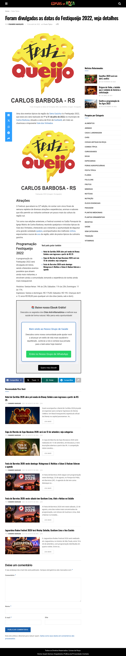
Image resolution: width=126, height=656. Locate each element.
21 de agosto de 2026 (31, 403)
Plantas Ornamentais (95, 217)
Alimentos (89, 123)
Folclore (89, 179)
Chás (87, 137)
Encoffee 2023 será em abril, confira (108, 77)
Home (7, 11)
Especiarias (90, 161)
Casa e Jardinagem (93, 133)
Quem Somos (48, 654)
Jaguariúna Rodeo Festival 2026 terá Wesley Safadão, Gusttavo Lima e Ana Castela (39, 530)
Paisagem (89, 208)
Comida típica (91, 147)
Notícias (89, 193)
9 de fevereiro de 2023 (108, 82)
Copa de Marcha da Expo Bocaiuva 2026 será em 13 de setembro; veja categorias (61, 259)
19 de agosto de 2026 (31, 534)
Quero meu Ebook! (49, 367)
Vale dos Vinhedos (45, 123)
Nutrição (89, 198)
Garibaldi (58, 120)
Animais (88, 128)
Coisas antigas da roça (95, 142)
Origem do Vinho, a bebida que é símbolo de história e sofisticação (110, 90)
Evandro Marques (16, 24)
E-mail (8, 617)
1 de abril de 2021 (106, 96)
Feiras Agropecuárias (95, 165)
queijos (39, 231)
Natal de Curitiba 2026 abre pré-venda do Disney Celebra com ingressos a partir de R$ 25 (61, 252)
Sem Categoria (91, 231)
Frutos (88, 184)
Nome (8, 606)
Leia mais (47, 421)
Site (46, 617)
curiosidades (91, 151)
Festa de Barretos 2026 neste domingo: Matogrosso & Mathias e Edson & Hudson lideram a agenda (61, 267)
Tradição (89, 236)
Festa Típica (15, 11)
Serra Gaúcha (55, 113)
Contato (86, 654)
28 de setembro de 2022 (108, 107)
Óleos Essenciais (92, 203)
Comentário (10, 575)
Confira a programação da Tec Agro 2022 (109, 102)
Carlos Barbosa (23, 120)
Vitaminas (89, 240)
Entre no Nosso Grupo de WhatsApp (48, 354)
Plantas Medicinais (93, 212)
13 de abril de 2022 (33, 24)
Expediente (58, 654)
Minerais (89, 189)
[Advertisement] (103, 44)
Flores (88, 175)
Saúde (87, 226)
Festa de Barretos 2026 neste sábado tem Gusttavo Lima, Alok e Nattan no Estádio (39, 498)
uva (38, 234)
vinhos (72, 231)
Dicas (87, 156)
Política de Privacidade (72, 654)
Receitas (89, 222)
